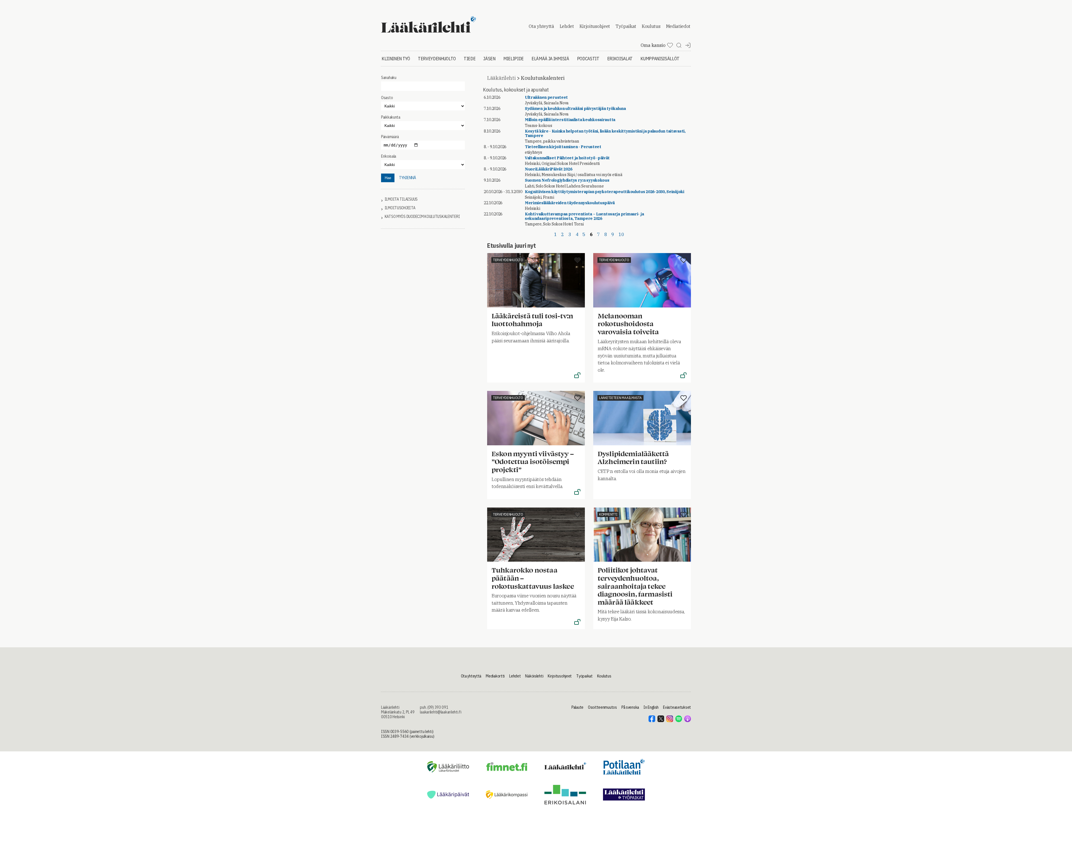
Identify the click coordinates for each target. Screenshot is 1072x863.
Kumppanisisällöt (659, 58)
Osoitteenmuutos (602, 707)
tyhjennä (407, 177)
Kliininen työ (396, 58)
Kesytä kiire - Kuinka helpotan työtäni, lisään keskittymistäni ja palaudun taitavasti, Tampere (605, 133)
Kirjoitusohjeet (595, 26)
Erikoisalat (620, 58)
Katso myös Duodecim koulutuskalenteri (422, 216)
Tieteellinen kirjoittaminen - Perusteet (563, 146)
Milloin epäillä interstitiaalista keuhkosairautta (570, 119)
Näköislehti (534, 676)
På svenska (630, 707)
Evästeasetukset (677, 707)
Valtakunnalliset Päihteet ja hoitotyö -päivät (567, 157)
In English (651, 707)
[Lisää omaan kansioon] (577, 260)
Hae (388, 178)
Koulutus (651, 26)
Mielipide (513, 58)
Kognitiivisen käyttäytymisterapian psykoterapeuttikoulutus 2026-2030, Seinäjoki (604, 191)
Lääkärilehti (501, 78)
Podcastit (588, 58)
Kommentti (608, 514)
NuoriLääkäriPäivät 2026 (548, 169)
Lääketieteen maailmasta (620, 397)
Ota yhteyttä (541, 26)
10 (621, 234)
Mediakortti (495, 676)
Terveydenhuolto (437, 58)
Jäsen (489, 58)
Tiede (469, 58)
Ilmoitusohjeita (400, 208)
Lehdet (567, 26)
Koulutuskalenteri (542, 78)
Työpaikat (626, 26)
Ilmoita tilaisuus (401, 199)
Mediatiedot (678, 26)
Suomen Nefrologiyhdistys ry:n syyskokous (567, 180)
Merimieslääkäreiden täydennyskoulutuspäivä (570, 202)
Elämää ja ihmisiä (550, 58)
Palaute (577, 707)
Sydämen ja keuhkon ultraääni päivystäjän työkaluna (575, 108)
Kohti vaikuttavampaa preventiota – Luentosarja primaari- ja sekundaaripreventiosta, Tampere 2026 (584, 216)
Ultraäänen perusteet (546, 97)
